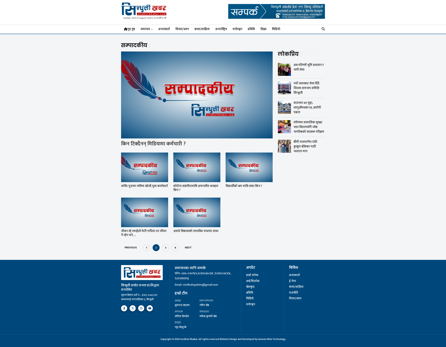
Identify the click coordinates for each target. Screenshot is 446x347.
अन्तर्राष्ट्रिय (221, 29)
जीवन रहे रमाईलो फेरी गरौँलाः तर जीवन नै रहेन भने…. (143, 233)
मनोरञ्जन (237, 29)
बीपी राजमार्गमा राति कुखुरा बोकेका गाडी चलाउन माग (305, 146)
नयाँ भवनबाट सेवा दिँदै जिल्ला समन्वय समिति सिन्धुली (306, 88)
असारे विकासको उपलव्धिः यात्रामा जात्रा (195, 231)
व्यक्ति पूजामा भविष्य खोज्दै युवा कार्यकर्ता (144, 186)
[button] (323, 29)
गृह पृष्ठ (131, 29)
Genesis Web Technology (272, 339)
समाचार (145, 29)
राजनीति (293, 293)
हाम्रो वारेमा (252, 275)
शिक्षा (263, 29)
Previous (131, 247)
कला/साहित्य (202, 29)
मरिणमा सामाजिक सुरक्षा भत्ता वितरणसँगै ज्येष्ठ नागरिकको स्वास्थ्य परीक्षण (309, 127)
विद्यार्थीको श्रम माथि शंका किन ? (244, 186)
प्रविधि (251, 29)
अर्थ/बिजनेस (252, 281)
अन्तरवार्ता (164, 29)
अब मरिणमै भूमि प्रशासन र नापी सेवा (309, 67)
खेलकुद (250, 287)
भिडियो (276, 29)
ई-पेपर (292, 281)
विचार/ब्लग (182, 29)
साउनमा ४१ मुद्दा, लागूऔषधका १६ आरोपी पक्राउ (307, 107)
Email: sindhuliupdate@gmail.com (196, 284)
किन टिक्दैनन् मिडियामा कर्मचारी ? (153, 143)
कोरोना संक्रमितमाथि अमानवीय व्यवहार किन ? (195, 188)
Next (188, 247)
